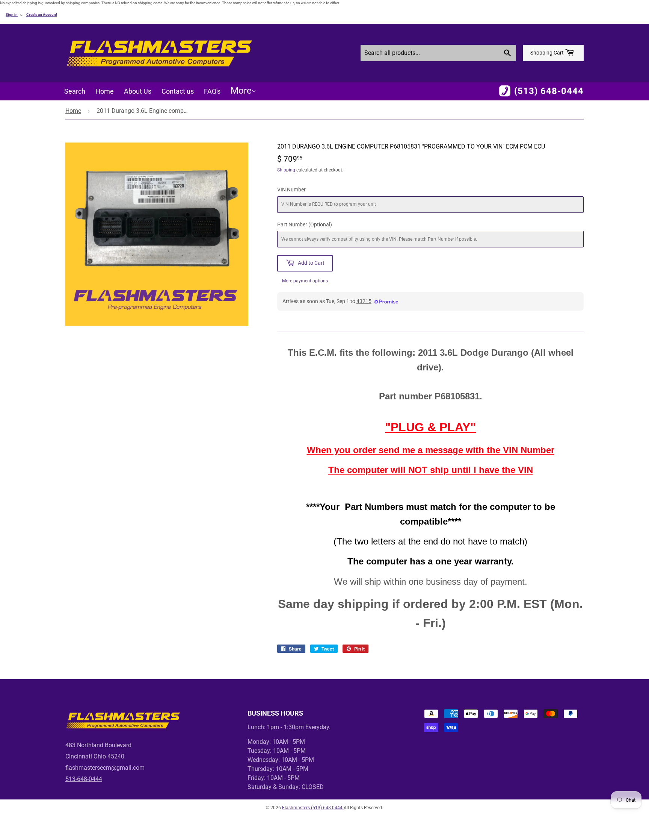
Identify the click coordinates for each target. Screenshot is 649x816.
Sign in (12, 14)
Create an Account (41, 14)
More (241, 90)
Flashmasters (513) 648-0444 (313, 807)
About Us (137, 91)
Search (74, 91)
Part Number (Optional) (304, 224)
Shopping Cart (547, 53)
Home (104, 91)
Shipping (286, 170)
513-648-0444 (83, 779)
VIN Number (291, 190)
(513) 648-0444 (549, 91)
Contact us (177, 91)
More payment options (305, 281)
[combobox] (438, 53)
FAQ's (212, 91)
